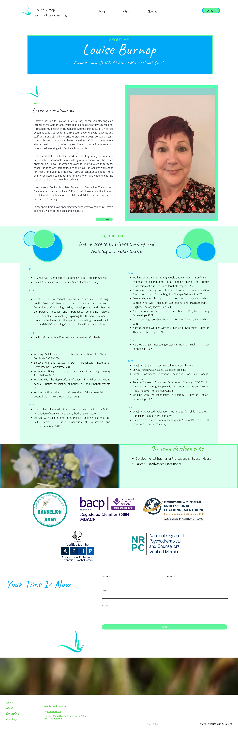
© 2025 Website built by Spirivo (216, 723)
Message (106, 605)
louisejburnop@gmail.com (55, 706)
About (9, 708)
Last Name (171, 576)
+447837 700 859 (54, 711)
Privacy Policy (152, 724)
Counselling (12, 713)
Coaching (11, 719)
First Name (107, 576)
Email (105, 590)
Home (9, 702)
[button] (152, 11)
